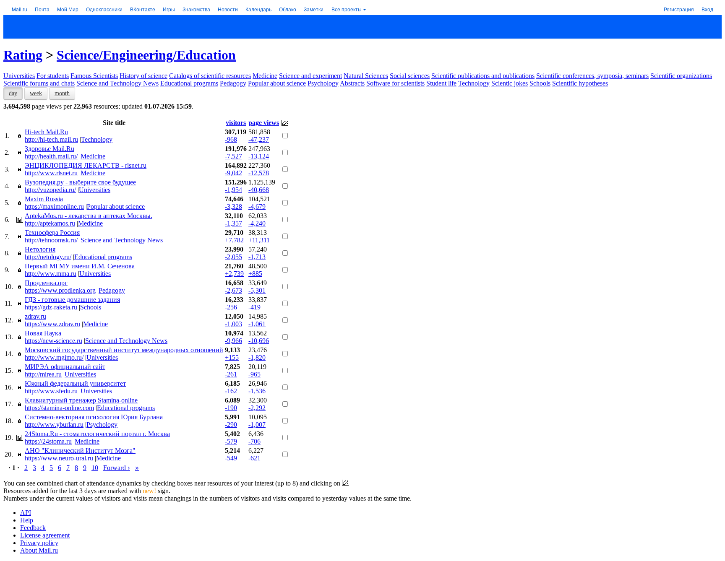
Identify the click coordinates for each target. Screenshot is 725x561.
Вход (707, 9)
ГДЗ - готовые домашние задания (72, 299)
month (62, 93)
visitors (236, 122)
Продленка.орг (46, 282)
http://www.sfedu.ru (51, 391)
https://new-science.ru (53, 340)
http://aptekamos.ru (50, 223)
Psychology (323, 83)
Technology (474, 83)
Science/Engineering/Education (146, 54)
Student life (441, 83)
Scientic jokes (509, 83)
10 (94, 467)
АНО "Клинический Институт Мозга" (80, 450)
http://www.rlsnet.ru (51, 173)
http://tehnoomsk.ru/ (51, 240)
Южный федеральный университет (75, 383)
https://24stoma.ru (48, 441)
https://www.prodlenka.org (60, 290)
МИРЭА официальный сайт (65, 366)
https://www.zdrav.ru (52, 323)
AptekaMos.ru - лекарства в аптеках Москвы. (88, 215)
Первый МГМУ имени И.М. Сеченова (80, 266)
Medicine (265, 75)
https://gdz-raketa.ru (51, 307)
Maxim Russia (44, 199)
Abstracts (352, 83)
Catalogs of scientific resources (210, 75)
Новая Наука (43, 333)
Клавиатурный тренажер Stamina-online (81, 400)
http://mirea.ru (43, 374)
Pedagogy (233, 83)
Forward (116, 467)
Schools (539, 83)
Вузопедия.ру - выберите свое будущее (80, 182)
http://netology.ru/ (48, 256)
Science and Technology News (117, 83)
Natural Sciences (366, 75)
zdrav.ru (35, 316)
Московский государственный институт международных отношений (124, 349)
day (13, 93)
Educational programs (189, 83)
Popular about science (277, 83)
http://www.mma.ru (50, 273)
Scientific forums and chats (39, 83)
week (36, 93)
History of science (143, 75)
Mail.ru (19, 9)
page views (263, 122)
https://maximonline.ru (54, 206)
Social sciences (410, 75)
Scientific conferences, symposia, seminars (592, 75)
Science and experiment (310, 75)
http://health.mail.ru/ (51, 156)
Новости (228, 9)
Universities (19, 75)
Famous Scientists (94, 75)
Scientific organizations (681, 75)
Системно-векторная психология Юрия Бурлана (94, 417)
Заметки (313, 9)
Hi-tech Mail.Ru (46, 131)
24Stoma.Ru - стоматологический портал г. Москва (97, 433)
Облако (287, 9)
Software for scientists (395, 83)
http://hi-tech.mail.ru (51, 139)
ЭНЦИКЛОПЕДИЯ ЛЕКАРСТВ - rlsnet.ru (85, 165)
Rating (22, 54)
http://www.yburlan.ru (54, 424)
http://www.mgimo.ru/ (54, 357)
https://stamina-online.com (59, 407)
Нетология (40, 249)
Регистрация (679, 9)
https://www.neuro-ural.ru (59, 458)
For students (53, 75)
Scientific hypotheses (580, 83)
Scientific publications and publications (483, 75)
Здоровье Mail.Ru (49, 148)
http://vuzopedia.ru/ (50, 189)
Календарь (258, 9)
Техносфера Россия (52, 232)
